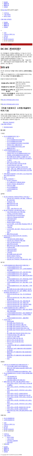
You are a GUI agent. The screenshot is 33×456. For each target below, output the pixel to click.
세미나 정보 (7, 16)
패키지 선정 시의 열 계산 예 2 (15, 341)
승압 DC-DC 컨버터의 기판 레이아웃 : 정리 (19, 259)
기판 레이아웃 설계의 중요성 (15, 239)
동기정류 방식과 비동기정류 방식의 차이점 (19, 289)
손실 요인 (9, 343)
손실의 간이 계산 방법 (13, 336)
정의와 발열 (10, 321)
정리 (5, 177)
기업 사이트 (10, 439)
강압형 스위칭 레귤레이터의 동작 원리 (18, 155)
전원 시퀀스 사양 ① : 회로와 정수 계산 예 (18, 395)
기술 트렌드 (7, 14)
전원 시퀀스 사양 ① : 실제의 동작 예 (17, 393)
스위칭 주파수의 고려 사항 (14, 165)
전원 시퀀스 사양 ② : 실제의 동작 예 (17, 409)
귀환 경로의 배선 (12, 218)
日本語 (6, 7)
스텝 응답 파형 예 (12, 378)
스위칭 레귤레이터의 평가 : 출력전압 (14, 307)
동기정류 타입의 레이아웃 (14, 254)
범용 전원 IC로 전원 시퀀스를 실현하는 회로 (16, 381)
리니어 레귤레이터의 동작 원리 (16, 139)
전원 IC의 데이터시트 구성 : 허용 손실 (18, 306)
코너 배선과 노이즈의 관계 (14, 257)
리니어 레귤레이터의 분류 (14, 141)
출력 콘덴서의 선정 (12, 203)
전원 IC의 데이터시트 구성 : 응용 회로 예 (18, 301)
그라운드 (9, 227)
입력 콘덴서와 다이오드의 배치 (16, 215)
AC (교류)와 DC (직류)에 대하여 (16, 182)
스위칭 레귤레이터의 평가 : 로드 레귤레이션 (19, 313)
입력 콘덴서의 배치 (12, 244)
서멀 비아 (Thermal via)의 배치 (15, 217)
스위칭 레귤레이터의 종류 (14, 151)
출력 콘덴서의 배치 (12, 234)
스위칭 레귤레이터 (12, 189)
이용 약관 (9, 442)
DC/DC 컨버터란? (9, 179)
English (6, 2)
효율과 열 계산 (11, 148)
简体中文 (6, 3)
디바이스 (6, 13)
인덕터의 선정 (11, 201)
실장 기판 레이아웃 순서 (14, 242)
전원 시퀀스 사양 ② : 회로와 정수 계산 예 (18, 407)
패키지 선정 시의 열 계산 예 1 (15, 340)
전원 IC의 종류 (11, 185)
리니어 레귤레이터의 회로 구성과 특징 (18, 143)
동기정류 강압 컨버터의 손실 (15, 323)
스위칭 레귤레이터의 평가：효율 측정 (18, 318)
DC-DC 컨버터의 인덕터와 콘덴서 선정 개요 (16, 196)
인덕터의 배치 (11, 220)
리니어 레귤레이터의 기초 (11, 136)
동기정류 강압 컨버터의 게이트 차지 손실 (18, 333)
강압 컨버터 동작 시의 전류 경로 (16, 212)
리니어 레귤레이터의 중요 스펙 (16, 146)
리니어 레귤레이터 (12, 187)
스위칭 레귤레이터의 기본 (14, 267)
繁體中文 (6, 5)
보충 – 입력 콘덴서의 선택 (14, 208)
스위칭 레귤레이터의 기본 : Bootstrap (17, 273)
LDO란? (9, 190)
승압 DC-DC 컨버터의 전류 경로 (16, 240)
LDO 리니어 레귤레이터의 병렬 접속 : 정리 (19, 371)
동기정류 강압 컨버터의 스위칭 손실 (17, 326)
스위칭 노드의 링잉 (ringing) (15, 213)
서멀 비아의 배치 (12, 249)
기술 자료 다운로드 (6, 124)
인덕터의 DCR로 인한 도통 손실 (16, 335)
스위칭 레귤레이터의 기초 (11, 150)
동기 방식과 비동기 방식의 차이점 (16, 163)
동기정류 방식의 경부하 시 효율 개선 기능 (19, 156)
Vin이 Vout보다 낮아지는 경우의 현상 (17, 167)
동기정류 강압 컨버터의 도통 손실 (16, 324)
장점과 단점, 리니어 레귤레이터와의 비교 (18, 153)
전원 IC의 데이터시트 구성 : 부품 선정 (18, 302)
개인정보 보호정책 (12, 440)
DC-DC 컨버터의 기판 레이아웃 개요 (14, 210)
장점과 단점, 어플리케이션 (14, 145)
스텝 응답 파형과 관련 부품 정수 (16, 380)
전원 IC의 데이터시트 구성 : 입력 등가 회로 (19, 304)
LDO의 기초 (10, 138)
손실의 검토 (7, 319)
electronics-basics (8, 127)
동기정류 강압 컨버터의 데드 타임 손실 (18, 328)
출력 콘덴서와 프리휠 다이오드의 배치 (18, 245)
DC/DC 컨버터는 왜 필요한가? (15, 184)
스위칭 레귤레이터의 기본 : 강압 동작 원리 (19, 272)
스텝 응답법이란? (12, 376)
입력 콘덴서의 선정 (12, 205)
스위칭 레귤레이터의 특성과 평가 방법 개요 (16, 265)
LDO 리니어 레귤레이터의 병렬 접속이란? (16, 364)
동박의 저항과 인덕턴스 (14, 222)
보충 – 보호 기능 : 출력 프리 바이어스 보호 (19, 168)
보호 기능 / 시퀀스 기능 (13, 162)
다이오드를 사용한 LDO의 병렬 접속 (17, 366)
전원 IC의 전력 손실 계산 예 (15, 338)
